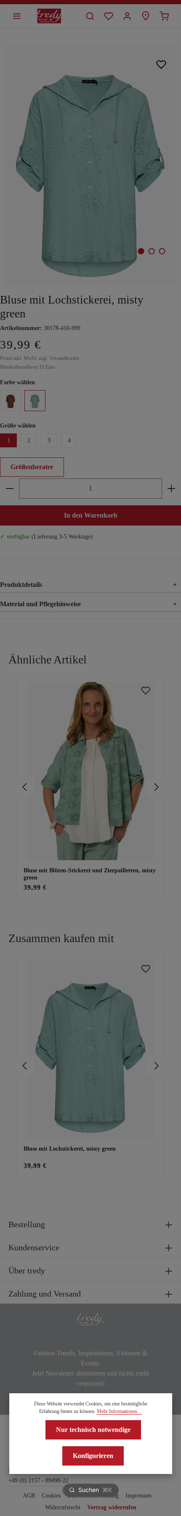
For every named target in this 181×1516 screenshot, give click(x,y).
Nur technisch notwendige (93, 1429)
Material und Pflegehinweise (88, 603)
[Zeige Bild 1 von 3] (141, 251)
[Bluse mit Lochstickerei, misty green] (90, 165)
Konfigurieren (93, 1455)
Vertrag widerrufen (111, 1507)
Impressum (138, 1495)
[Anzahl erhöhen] (171, 488)
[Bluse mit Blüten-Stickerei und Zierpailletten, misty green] (90, 771)
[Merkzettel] (108, 16)
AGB (29, 1495)
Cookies (51, 1495)
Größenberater (32, 466)
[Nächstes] (156, 787)
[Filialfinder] (145, 16)
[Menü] (16, 16)
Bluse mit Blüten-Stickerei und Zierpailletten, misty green (90, 874)
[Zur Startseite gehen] (49, 16)
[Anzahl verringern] (9, 488)
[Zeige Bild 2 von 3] (151, 251)
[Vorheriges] (25, 787)
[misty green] (34, 400)
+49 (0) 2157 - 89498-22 (38, 1480)
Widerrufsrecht (62, 1507)
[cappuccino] (10, 400)
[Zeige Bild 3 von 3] (162, 251)
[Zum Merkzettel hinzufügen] (161, 64)
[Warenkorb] (164, 16)
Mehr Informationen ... (119, 1411)
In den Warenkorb (90, 515)
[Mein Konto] (127, 16)
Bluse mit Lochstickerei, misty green (70, 1149)
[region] (90, 787)
